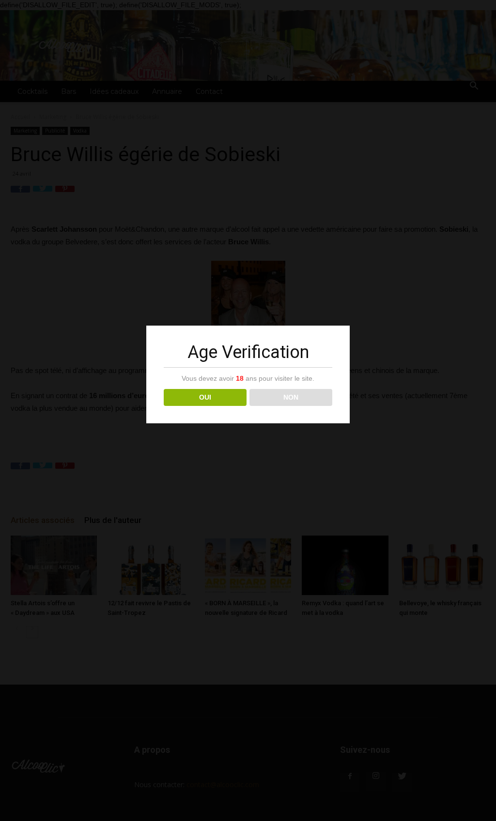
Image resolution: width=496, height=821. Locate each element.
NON (290, 397)
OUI (205, 397)
